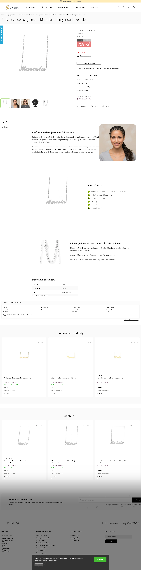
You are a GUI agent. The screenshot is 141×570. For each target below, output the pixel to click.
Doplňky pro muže (75, 535)
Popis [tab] (8, 122)
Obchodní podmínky (41, 535)
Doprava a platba (40, 540)
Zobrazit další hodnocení (131, 320)
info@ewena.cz (112, 523)
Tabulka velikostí (40, 550)
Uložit (81, 112)
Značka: (80, 36)
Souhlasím (100, 560)
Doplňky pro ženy (75, 538)
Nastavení (39, 564)
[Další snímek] (68, 62)
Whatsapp (17, 523)
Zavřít (130, 112)
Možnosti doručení (85, 56)
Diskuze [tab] (4, 127)
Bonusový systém (41, 553)
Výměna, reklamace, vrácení (43, 538)
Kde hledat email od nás (42, 543)
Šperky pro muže (74, 540)
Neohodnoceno (91, 30)
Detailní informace (82, 90)
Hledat (111, 541)
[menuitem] (32, 7)
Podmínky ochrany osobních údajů (45, 545)
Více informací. (52, 561)
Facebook (7, 523)
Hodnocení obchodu (41, 548)
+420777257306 (133, 523)
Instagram (12, 523)
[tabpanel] (24, 367)
